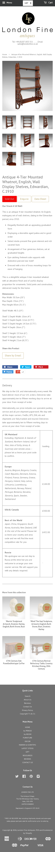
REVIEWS (27, 759)
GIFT (27, 752)
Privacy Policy (27, 710)
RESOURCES (27, 755)
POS (37, 830)
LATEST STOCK (27, 748)
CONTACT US (27, 762)
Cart (50, 2)
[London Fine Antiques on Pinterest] (31, 777)
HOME (27, 727)
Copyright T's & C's (27, 714)
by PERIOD (27, 731)
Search (27, 696)
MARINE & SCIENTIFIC (27, 745)
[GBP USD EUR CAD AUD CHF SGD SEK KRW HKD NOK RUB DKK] (28, 3)
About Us (27, 699)
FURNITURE (27, 738)
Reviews (27, 703)
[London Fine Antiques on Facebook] (24, 777)
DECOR (27, 741)
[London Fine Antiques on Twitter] (17, 777)
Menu (9, 2)
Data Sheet (40, 199)
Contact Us (27, 706)
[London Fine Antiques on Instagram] (38, 777)
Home (4, 54)
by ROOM (27, 734)
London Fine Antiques (26, 830)
